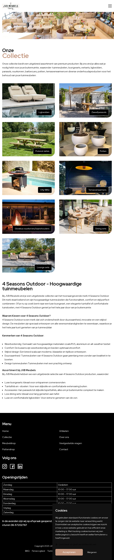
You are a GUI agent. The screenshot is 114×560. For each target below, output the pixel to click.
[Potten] (85, 139)
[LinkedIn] (20, 467)
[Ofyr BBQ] (28, 178)
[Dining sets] (85, 217)
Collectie (7, 437)
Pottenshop (8, 449)
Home (5, 431)
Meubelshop (9, 443)
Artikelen (64, 431)
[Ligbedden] (28, 100)
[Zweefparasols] (85, 100)
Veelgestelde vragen (70, 443)
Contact (63, 449)
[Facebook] (12, 467)
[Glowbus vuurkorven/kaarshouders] (28, 217)
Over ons (64, 437)
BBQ (27, 551)
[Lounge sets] (28, 255)
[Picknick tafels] (28, 139)
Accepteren (69, 552)
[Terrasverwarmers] (85, 178)
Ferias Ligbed (38, 551)
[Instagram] (4, 467)
